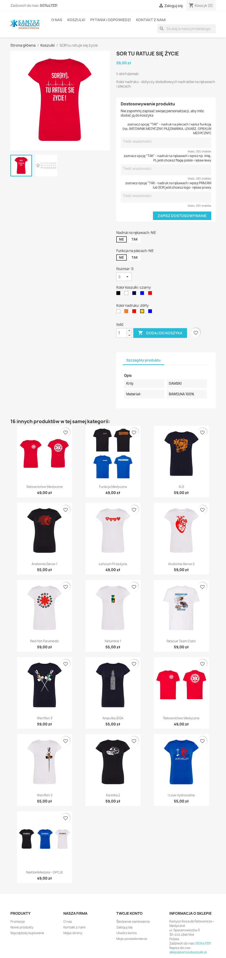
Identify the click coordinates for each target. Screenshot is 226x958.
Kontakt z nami (151, 19)
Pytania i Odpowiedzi (110, 19)
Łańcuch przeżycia (113, 564)
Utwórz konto (126, 933)
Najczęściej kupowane (27, 933)
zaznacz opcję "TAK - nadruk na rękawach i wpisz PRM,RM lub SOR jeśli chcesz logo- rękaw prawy (168, 185)
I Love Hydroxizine (181, 795)
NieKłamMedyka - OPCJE (44, 872)
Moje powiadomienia (131, 939)
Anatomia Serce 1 (44, 564)
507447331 (49, 5)
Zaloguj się (124, 927)
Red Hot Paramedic (44, 641)
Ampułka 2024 (113, 718)
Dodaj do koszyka (160, 332)
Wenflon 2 (44, 795)
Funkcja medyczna (113, 487)
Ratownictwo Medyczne (44, 487)
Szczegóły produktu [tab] (143, 360)
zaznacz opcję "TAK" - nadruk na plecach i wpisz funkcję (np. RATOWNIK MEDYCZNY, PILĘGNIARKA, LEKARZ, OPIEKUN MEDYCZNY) (166, 128)
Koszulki (76, 19)
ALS (181, 487)
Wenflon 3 (44, 718)
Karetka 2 (113, 795)
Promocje (17, 921)
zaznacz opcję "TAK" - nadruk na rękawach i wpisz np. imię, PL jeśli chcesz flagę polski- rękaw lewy (167, 158)
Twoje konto (129, 913)
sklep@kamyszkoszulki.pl (188, 952)
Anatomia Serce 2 (181, 564)
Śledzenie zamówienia (133, 921)
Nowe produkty (22, 927)
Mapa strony (72, 933)
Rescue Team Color (181, 641)
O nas (56, 19)
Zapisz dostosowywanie (182, 215)
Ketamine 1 (113, 641)
